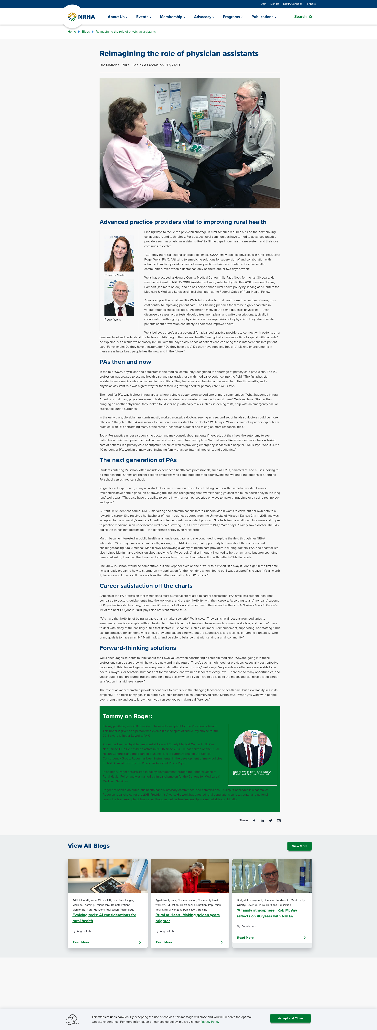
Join (263, 4)
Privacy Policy (209, 1021)
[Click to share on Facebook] (254, 820)
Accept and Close (290, 1018)
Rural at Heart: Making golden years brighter (188, 918)
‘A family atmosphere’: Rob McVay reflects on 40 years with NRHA (267, 913)
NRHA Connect (292, 4)
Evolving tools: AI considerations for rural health (104, 918)
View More (299, 846)
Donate (274, 4)
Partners (311, 4)
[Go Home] (81, 16)
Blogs (86, 31)
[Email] (279, 820)
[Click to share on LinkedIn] (263, 820)
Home (72, 31)
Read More (81, 942)
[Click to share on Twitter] (271, 820)
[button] (300, 16)
